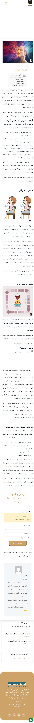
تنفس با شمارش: (19, 81)
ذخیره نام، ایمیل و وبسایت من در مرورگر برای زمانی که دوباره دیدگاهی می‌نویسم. (17, 554)
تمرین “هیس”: (19, 83)
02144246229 (17, 702)
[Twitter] (24, 658)
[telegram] (19, 715)
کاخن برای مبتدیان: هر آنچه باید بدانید (21, 626)
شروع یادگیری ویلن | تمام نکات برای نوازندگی (19, 641)
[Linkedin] (19, 658)
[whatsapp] (23, 715)
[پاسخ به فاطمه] (21, 576)
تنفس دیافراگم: (19, 79)
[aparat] (14, 715)
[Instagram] (14, 658)
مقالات (27, 66)
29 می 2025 (27, 643)
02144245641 (17, 707)
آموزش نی (30, 181)
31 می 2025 (27, 629)
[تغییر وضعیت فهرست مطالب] (24, 75)
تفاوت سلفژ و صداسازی (20, 343)
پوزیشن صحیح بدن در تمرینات (16, 85)
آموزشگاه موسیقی (10, 466)
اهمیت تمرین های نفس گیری (16, 77)
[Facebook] (29, 658)
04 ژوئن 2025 (26, 636)
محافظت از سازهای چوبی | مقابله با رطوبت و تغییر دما (17, 633)
